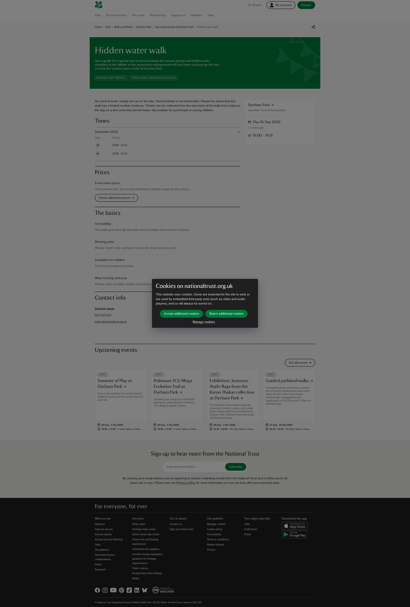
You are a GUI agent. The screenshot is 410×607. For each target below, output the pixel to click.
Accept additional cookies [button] (181, 313)
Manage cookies (204, 322)
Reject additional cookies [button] (226, 313)
